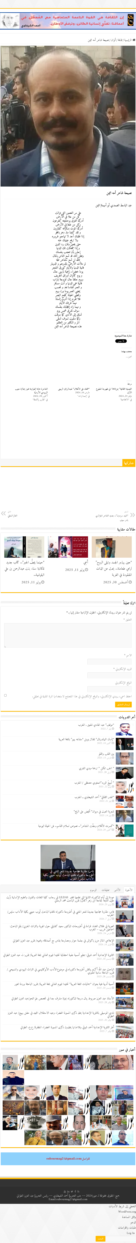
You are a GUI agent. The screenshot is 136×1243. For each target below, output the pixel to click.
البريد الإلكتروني (122, 669)
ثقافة (120, 40)
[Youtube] (64, 1191)
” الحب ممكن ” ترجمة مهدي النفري (96, 768)
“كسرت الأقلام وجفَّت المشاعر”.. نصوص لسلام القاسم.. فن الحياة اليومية (76, 826)
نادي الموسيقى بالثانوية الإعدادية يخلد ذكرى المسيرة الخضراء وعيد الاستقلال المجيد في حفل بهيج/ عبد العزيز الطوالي (61, 1014)
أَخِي (85, 562)
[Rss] (78, 1191)
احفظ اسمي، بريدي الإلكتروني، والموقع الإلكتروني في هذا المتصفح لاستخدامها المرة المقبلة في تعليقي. (82, 696)
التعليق (127, 619)
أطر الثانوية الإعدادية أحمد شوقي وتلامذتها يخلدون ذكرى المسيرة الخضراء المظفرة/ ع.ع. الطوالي (67, 1027)
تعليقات (105, 890)
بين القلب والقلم (106, 754)
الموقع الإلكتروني (123, 682)
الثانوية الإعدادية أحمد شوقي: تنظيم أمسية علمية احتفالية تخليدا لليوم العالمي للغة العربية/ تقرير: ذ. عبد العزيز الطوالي (58, 955)
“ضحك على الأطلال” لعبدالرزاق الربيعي (74, 389)
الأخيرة (128, 890)
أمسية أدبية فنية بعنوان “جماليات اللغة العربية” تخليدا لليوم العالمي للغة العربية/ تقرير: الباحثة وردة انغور (64, 984)
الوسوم (93, 890)
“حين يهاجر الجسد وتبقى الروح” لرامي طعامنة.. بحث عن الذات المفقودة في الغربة (114, 568)
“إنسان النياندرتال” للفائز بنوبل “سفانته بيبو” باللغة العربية (86, 739)
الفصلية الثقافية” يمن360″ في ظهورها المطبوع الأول (114, 391)
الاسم (128, 655)
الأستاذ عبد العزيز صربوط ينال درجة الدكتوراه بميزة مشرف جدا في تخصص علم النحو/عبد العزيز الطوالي (62, 998)
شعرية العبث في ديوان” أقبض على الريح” (94, 811)
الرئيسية (128, 40)
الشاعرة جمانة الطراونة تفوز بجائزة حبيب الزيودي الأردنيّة (31, 391)
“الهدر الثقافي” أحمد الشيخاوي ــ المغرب (94, 797)
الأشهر (117, 890)
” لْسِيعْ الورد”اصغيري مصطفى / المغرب (94, 783)
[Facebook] (75, 1191)
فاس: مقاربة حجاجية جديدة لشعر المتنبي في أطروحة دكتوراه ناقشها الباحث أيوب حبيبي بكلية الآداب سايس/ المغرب (68, 875)
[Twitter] (71, 1191)
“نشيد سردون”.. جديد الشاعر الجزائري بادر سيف (112, 516)
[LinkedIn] (68, 1191)
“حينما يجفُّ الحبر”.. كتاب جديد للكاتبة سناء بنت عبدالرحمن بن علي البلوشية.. (24, 568)
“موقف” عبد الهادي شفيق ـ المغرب (96, 725)
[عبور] (68, 20)
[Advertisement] (68, 432)
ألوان (113, 40)
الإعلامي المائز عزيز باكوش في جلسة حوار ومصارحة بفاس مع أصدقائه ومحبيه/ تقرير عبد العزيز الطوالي (63, 940)
